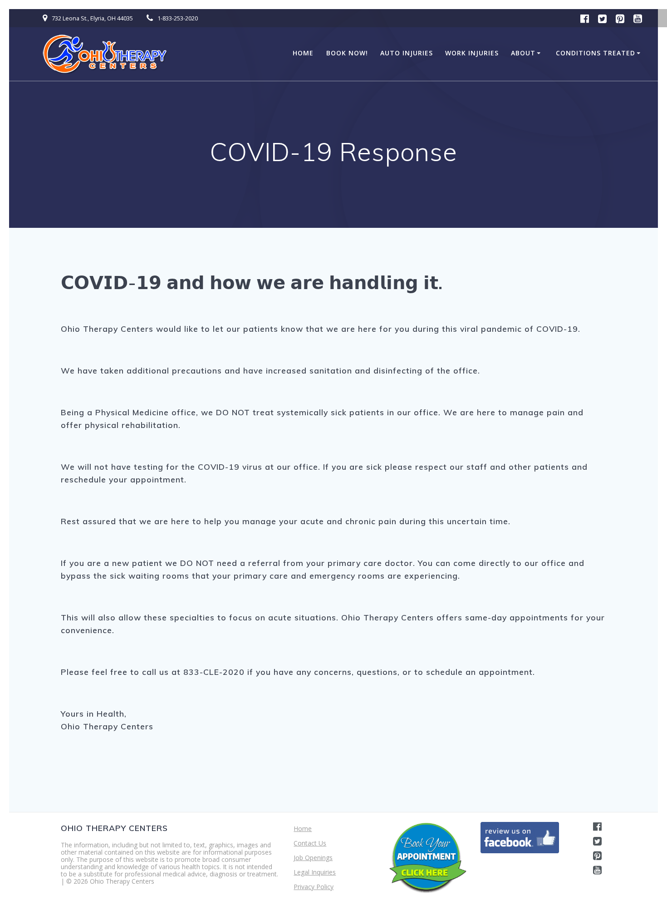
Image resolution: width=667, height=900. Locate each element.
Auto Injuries (406, 53)
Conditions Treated (595, 53)
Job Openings (313, 857)
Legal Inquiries (315, 872)
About (523, 53)
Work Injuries (472, 53)
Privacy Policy (314, 886)
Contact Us (310, 843)
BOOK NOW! (347, 53)
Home (303, 53)
